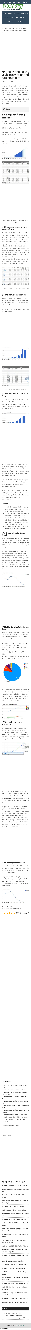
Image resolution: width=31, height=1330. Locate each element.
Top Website (16, 1125)
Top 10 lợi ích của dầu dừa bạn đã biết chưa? (15, 1268)
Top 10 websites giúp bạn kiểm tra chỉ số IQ (16, 1115)
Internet (11, 1125)
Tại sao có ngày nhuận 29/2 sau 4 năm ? (14, 1265)
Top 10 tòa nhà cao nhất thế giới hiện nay (14, 1219)
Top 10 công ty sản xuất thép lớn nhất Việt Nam (15, 1298)
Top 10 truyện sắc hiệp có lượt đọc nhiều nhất (15, 1185)
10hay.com (21, 1325)
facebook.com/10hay (16, 1315)
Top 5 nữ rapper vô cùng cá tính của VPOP (14, 1261)
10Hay (16, 7)
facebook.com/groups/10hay (18, 1318)
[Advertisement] (15, 54)
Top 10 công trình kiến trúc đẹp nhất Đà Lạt (14, 1210)
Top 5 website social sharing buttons (14, 1090)
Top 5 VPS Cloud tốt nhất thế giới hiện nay (14, 1206)
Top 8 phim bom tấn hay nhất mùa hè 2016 (14, 1302)
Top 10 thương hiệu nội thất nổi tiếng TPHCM (15, 1283)
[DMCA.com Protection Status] (4, 1329)
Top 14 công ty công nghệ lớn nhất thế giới (16, 1117)
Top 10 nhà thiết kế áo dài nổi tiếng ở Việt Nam (15, 1246)
